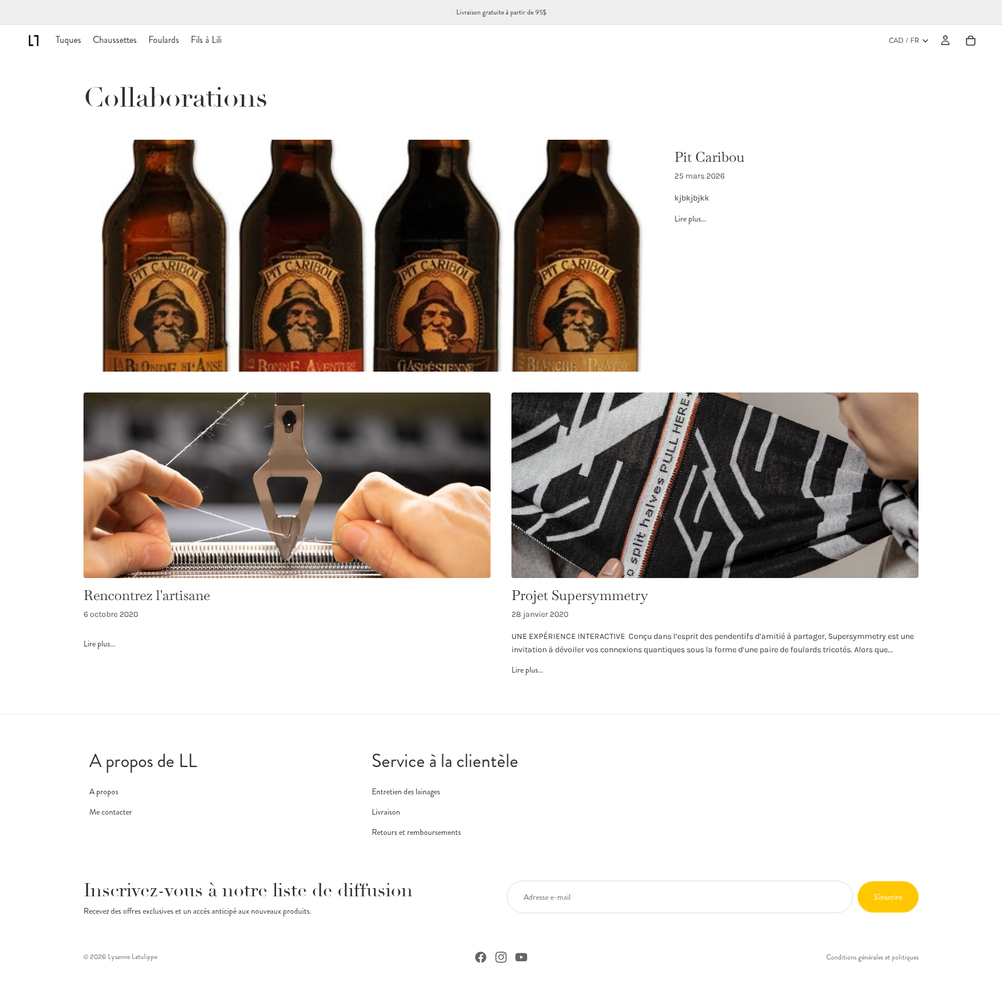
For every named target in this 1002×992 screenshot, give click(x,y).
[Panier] (970, 40)
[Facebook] (481, 957)
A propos (103, 791)
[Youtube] (521, 957)
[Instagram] (501, 957)
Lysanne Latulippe (132, 956)
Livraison (386, 811)
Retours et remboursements (416, 832)
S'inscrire (888, 897)
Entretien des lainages (406, 791)
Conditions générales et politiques (872, 957)
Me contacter (110, 811)
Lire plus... (690, 218)
